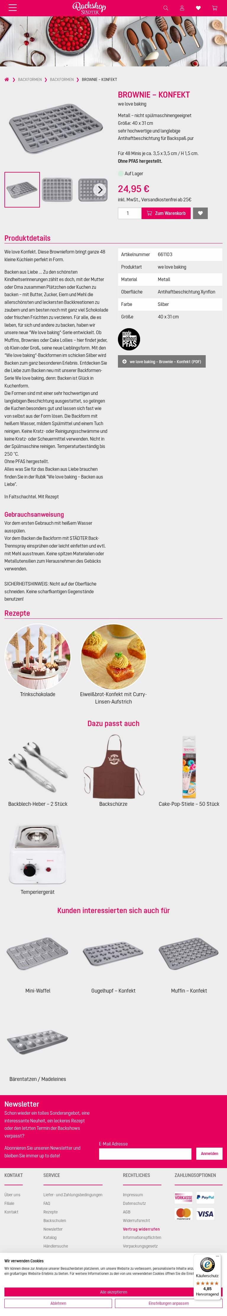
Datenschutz (134, 1203)
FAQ (46, 1203)
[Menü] (217, 1257)
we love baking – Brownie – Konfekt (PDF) (165, 361)
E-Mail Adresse (113, 1143)
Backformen (30, 79)
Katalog (49, 1237)
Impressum (133, 1194)
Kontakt (11, 1212)
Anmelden (209, 1153)
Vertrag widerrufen (141, 1229)
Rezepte (50, 1212)
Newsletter (53, 1229)
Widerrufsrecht (136, 1220)
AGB (126, 1212)
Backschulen (54, 1220)
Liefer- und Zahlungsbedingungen (73, 1194)
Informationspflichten (142, 1237)
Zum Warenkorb (170, 213)
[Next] (99, 189)
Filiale (9, 1203)
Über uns (12, 1194)
